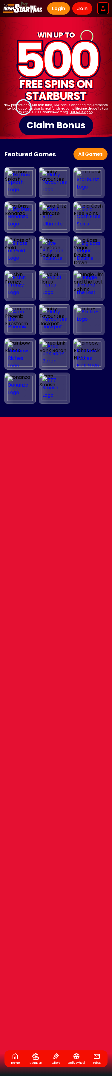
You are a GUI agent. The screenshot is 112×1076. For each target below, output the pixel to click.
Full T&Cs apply (81, 112)
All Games (90, 154)
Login (58, 8)
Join (82, 8)
